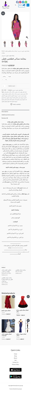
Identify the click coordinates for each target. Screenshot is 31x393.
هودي (8, 101)
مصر (19, 97)
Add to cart (12, 86)
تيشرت (16, 92)
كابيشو (3, 95)
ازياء (26, 92)
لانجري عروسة (23, 97)
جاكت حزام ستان (7, 92)
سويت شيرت (23, 95)
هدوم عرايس (6, 99)
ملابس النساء (15, 97)
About (15, 358)
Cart (15, 360)
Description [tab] (5, 111)
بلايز (23, 92)
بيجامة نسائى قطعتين (21, 270)
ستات (15, 93)
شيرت (19, 95)
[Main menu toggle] (28, 5)
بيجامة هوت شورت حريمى (23, 51)
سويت (3, 93)
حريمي (18, 93)
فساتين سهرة (8, 95)
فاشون (12, 95)
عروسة (15, 95)
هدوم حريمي (22, 99)
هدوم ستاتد (12, 99)
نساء (5, 97)
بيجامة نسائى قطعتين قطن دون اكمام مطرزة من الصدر (7, 279)
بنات (19, 92)
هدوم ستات (17, 99)
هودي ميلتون (4, 101)
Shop (15, 356)
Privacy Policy (15, 364)
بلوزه (21, 92)
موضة (11, 97)
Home (3, 51)
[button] (15, 5)
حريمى (21, 93)
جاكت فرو (26, 93)
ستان (13, 93)
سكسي (9, 93)
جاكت (13, 92)
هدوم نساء (12, 101)
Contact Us (15, 362)
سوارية (6, 93)
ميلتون (8, 97)
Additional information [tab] (8, 114)
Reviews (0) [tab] (5, 118)
